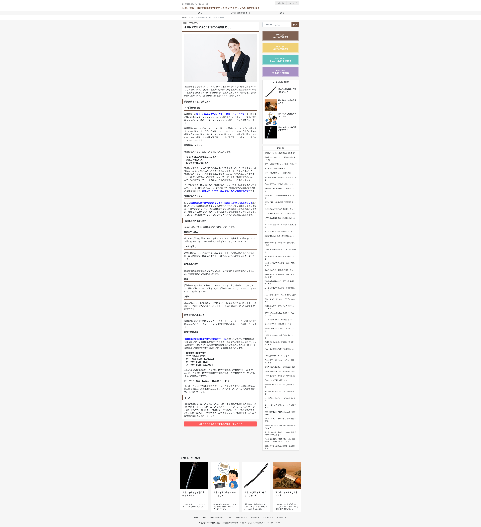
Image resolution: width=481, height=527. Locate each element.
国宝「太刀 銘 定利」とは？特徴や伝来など (280, 164)
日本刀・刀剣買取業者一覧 (240, 13)
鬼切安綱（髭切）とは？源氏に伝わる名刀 (280, 153)
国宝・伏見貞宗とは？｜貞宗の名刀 (278, 173)
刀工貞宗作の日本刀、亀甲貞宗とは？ (278, 319)
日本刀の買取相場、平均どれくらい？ (255, 494)
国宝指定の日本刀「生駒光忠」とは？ (278, 231)
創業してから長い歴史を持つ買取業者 (280, 71)
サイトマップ (292, 3)
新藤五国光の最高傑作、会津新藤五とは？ (280, 367)
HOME (199, 13)
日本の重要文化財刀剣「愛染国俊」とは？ (280, 371)
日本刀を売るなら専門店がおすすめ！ (193, 494)
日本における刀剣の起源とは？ (276, 380)
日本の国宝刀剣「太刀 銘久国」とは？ (279, 324)
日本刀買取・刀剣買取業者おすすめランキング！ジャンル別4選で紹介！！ (222, 8)
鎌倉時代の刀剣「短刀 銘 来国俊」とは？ (280, 270)
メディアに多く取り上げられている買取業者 (280, 59)
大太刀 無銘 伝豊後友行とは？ (276, 168)
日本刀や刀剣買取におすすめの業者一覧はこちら (220, 423)
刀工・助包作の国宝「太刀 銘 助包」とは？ (280, 213)
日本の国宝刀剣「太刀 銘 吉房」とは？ (279, 184)
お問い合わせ (282, 517)
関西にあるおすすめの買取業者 (280, 47)
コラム (281, 13)
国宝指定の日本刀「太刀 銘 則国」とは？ (280, 209)
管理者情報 (280, 3)
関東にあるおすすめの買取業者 (280, 35)
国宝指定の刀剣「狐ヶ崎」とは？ (277, 355)
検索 (295, 24)
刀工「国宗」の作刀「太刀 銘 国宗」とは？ (280, 295)
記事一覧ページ (241, 517)
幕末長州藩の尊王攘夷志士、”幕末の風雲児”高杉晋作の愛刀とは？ (280, 433)
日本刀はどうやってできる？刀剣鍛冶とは (280, 375)
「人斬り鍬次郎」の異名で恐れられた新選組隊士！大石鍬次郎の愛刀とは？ (280, 440)
